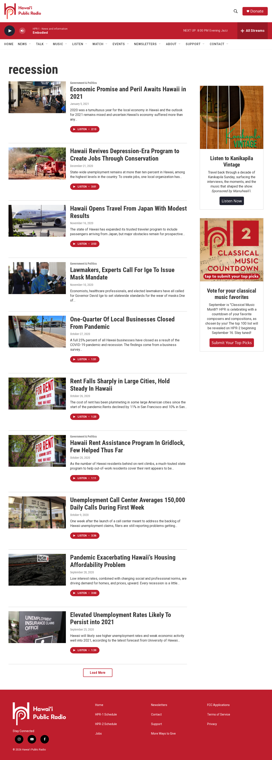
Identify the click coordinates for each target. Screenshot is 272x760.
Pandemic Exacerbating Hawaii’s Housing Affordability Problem (123, 561)
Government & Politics (83, 83)
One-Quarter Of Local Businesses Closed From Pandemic (122, 322)
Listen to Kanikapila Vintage (231, 161)
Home (9, 44)
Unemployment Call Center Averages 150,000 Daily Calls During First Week (127, 503)
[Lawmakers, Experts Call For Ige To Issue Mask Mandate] (37, 278)
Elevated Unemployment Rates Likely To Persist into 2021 (120, 618)
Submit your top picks (232, 342)
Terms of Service (218, 714)
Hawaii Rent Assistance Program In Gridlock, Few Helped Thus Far (127, 446)
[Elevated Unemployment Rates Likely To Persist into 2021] (37, 627)
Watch (97, 44)
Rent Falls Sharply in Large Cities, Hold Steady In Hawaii (120, 384)
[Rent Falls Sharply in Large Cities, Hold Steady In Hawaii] (37, 393)
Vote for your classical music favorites (231, 294)
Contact (156, 714)
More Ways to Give (163, 733)
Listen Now (232, 200)
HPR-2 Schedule (106, 724)
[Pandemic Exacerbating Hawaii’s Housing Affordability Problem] (37, 570)
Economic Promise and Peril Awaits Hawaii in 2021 (128, 92)
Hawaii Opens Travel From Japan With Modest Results (128, 212)
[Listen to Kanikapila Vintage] (231, 117)
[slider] (29, 30)
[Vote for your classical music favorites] (231, 249)
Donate (257, 11)
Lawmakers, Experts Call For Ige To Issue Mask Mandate (122, 273)
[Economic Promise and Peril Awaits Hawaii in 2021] (37, 97)
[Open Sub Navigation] (30, 44)
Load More (98, 673)
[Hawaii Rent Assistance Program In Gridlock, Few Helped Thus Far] (37, 451)
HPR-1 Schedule (106, 714)
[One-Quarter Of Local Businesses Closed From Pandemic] (37, 331)
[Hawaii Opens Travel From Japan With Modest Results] (37, 221)
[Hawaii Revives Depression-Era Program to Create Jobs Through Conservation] (37, 163)
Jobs (98, 733)
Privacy (212, 724)
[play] (9, 30)
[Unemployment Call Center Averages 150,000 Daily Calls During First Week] (37, 512)
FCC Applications (218, 705)
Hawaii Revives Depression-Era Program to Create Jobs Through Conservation (124, 154)
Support (156, 724)
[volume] (22, 31)
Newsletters (159, 705)
